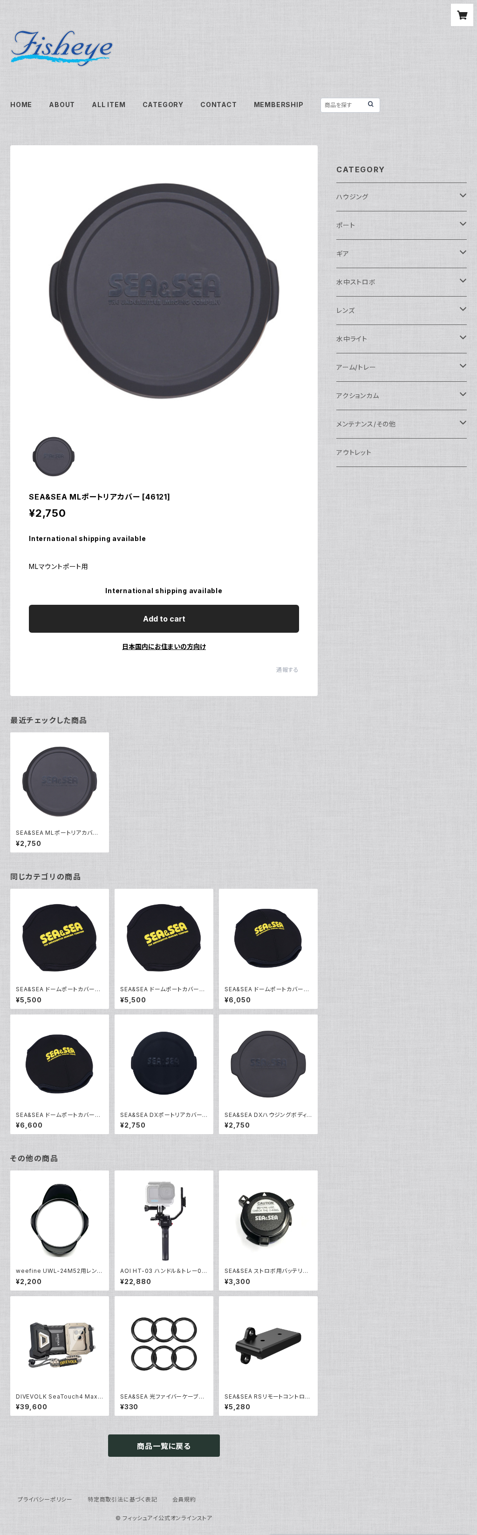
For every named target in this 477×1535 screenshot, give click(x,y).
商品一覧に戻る (164, 1446)
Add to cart (164, 618)
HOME (21, 104)
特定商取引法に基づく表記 (122, 1499)
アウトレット (354, 452)
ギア (342, 253)
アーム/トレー (356, 367)
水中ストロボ (356, 282)
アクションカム (357, 395)
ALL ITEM (108, 104)
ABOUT (62, 104)
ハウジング (352, 197)
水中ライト (352, 339)
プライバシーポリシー (45, 1499)
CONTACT (218, 104)
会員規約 (184, 1499)
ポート (345, 225)
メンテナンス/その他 (366, 424)
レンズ (345, 310)
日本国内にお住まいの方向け (164, 646)
